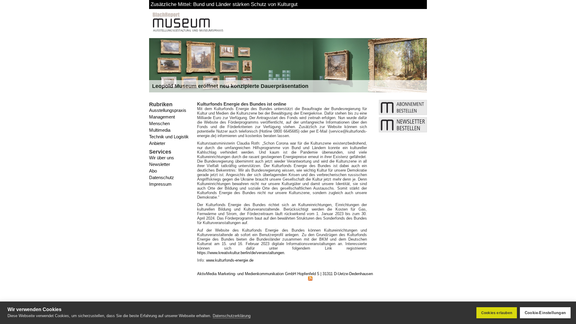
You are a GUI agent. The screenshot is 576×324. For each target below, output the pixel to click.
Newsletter (159, 164)
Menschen (159, 123)
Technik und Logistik (169, 136)
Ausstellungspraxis (167, 110)
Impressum (160, 184)
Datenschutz (161, 177)
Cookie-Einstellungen (545, 312)
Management (162, 116)
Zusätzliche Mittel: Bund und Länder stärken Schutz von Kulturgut (224, 4)
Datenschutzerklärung (231, 316)
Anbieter (157, 143)
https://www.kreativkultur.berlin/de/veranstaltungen (240, 252)
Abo (153, 170)
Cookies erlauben (496, 313)
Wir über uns (161, 157)
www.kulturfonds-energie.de (230, 260)
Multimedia (159, 130)
